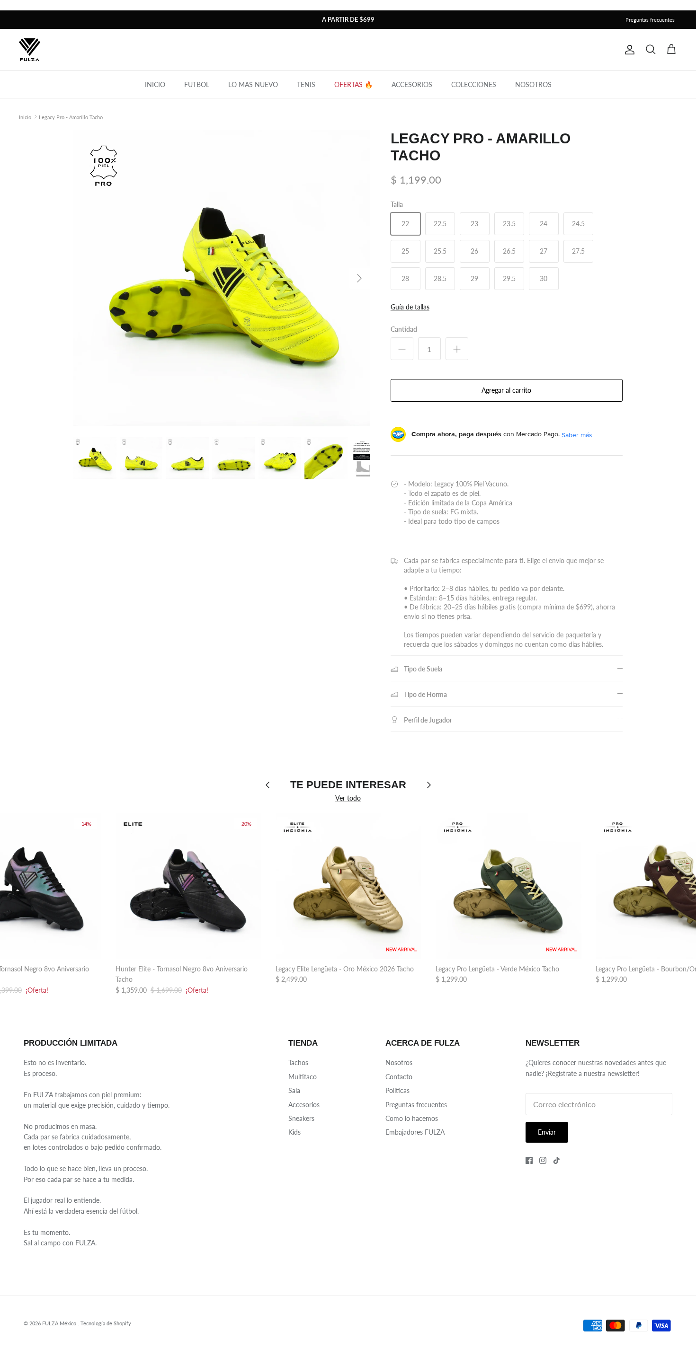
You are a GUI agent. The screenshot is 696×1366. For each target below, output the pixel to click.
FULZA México (60, 1323)
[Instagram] (542, 1160)
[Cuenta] (627, 49)
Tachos (298, 1062)
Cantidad (404, 329)
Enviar (547, 1132)
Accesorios (304, 1105)
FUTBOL (196, 84)
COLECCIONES (473, 84)
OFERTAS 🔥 (353, 84)
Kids (294, 1132)
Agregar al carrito (506, 390)
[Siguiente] (359, 278)
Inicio (25, 117)
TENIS (306, 84)
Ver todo (348, 798)
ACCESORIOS (412, 84)
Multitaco (302, 1077)
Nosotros (398, 1062)
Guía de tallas (410, 307)
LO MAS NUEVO (253, 84)
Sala (294, 1090)
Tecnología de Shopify (105, 1323)
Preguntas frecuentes (650, 20)
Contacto (398, 1077)
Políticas (397, 1090)
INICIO (155, 84)
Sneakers (301, 1118)
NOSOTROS (533, 84)
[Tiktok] (556, 1160)
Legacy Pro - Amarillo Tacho (71, 117)
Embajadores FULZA (415, 1132)
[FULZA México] (29, 49)
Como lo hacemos (411, 1118)
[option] (221, 278)
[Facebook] (529, 1160)
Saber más (577, 435)
